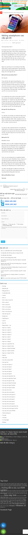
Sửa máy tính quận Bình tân (16, 500)
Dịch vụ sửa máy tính (7, 311)
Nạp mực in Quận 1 (6, 327)
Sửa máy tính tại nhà (6, 389)
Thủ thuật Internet (18, 503)
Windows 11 (2, 507)
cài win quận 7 (24, 484)
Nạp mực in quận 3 (6, 336)
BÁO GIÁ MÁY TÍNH (12, 483)
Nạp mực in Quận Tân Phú (8, 353)
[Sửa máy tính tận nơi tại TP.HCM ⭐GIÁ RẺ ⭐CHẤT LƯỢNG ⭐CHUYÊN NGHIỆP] (14, 5)
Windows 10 (21, 506)
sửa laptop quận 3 (10, 493)
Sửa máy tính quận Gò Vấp (8, 380)
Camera (4, 295)
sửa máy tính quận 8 (4, 498)
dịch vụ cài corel (22, 485)
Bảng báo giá (5, 288)
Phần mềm (4, 357)
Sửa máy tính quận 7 (23, 497)
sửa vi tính (13, 502)
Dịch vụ (4, 297)
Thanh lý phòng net (6, 413)
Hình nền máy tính (6, 313)
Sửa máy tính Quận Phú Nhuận (9, 383)
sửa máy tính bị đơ (20, 495)
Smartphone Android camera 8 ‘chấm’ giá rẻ (10, 186)
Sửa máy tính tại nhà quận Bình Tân (10, 406)
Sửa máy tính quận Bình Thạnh (9, 378)
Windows (4, 422)
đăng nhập (21, 194)
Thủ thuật (4, 417)
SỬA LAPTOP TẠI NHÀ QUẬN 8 (6, 492)
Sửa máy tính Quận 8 (7, 371)
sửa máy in (22, 493)
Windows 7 (12, 505)
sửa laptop (3, 493)
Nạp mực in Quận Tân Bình (8, 350)
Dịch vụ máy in (5, 302)
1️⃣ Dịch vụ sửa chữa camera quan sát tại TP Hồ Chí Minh (13, 278)
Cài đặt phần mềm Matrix (6, 255)
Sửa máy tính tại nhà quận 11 (8, 396)
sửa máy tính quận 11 (22, 498)
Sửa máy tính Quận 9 (7, 373)
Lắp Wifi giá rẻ (5, 318)
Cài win (14, 484)
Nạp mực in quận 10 (6, 330)
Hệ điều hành (16, 488)
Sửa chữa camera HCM (7, 360)
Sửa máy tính (5, 362)
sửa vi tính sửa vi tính (6, 503)
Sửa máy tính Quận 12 (7, 364)
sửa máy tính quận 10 (13, 498)
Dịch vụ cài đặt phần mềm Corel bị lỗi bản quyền (11, 250)
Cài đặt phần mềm (6, 293)
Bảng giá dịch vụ (6, 290)
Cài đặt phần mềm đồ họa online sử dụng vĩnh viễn (13, 12)
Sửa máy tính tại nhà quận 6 (8, 403)
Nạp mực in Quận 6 (6, 341)
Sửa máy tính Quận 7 (7, 369)
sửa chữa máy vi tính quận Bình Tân (19, 492)
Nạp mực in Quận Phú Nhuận (8, 348)
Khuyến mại (4, 316)
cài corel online (10, 484)
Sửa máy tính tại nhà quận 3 (8, 399)
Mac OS (4, 323)
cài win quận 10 (9, 485)
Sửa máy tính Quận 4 (7, 366)
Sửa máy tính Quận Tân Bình (8, 385)
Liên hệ (3, 320)
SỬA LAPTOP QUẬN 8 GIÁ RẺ (22, 490)
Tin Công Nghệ (5, 40)
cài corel (5, 484)
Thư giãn (4, 415)
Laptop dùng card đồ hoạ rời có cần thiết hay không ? (17, 189)
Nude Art (4, 355)
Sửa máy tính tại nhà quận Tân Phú (10, 408)
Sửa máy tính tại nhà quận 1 (8, 392)
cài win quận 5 (19, 484)
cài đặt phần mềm (15, 485)
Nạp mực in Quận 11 (6, 332)
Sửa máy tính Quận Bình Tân (8, 376)
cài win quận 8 (3, 485)
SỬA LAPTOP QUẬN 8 (12, 490)
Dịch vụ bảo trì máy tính (7, 300)
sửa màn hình (16, 493)
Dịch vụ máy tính (6, 304)
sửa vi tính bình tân (21, 502)
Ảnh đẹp (4, 286)
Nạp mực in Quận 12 (6, 334)
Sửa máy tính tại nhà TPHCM (8, 410)
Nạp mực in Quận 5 (6, 339)
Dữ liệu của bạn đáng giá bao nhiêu (8, 257)
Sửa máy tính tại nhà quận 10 (8, 394)
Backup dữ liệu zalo (4, 483)
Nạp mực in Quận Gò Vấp (8, 346)
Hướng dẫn (6, 488)
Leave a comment (14, 40)
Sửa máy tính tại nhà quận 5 (8, 401)
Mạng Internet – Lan (6, 325)
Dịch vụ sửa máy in (6, 309)
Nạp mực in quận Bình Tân (8, 343)
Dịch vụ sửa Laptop (6, 306)
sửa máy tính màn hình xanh (14, 497)
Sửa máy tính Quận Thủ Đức (8, 387)
